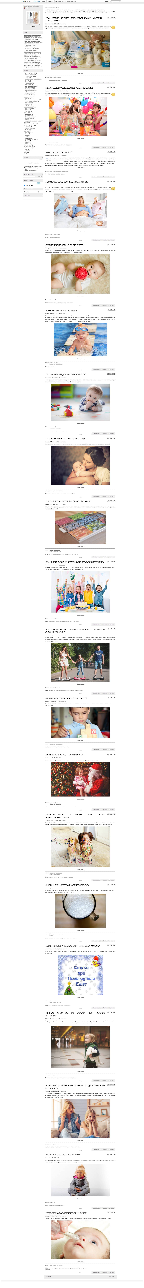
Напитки (27, 80)
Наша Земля (28, 129)
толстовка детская (59, 1205)
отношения (31, 55)
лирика (33, 52)
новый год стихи (65, 806)
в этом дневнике (29, 185)
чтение (40, 67)
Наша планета (28, 148)
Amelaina (24, 8)
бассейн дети (51, 366)
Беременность (28, 118)
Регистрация (37, 1)
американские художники (29, 35)
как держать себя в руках (54, 1146)
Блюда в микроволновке (30, 90)
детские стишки (67, 1005)
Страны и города (29, 128)
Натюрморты (28, 102)
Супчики (27, 91)
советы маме (31, 62)
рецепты (27, 60)
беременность (38, 35)
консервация (28, 50)
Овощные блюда (29, 88)
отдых (25, 55)
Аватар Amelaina (33, 18)
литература (38, 52)
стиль (31, 63)
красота (35, 50)
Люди (26, 149)
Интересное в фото (29, 125)
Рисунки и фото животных (31, 101)
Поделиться (111, 82)
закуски (26, 45)
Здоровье (26, 122)
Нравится (105, 82)
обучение (60, 554)
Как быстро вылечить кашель (54, 938)
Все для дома (27, 145)
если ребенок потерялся (53, 1077)
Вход (43, 1)
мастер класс (27, 53)
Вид (108, 1)
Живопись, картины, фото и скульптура (79, 12)
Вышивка (27, 143)
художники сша (35, 66)
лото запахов (54, 554)
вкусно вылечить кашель (66, 938)
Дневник (111, 17)
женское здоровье (32, 42)
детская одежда (52, 1205)
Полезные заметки (28, 107)
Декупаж (27, 142)
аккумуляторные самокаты (64, 690)
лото (49, 554)
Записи (25, 6)
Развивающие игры (52, 302)
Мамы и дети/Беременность (55, 77)
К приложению (39, 176)
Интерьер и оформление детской (33, 121)
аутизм (66, 746)
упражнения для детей (61, 430)
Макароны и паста (29, 93)
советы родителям (63, 1077)
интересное (27, 47)
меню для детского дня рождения (55, 144)
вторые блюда (28, 39)
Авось (58, 1)
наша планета (37, 53)
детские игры (68, 621)
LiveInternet (26, 1)
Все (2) (41, 159)
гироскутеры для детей (53, 690)
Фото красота (28, 98)
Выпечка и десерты (29, 74)
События (27, 109)
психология (36, 57)
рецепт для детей (74, 1268)
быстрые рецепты (34, 36)
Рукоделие (26, 131)
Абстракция (27, 104)
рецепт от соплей (61, 1268)
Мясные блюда (28, 83)
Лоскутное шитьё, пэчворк (31, 139)
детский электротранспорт (76, 690)
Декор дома (27, 132)
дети (31, 41)
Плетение (27, 140)
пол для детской (52, 174)
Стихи (25, 152)
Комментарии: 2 (33, 170)
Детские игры (28, 115)
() (99, 82)
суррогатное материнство (54, 237)
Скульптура (27, 105)
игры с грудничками (62, 302)
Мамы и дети (27, 112)
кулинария (28, 52)
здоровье (32, 45)
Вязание (27, 133)
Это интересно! (28, 108)
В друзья (34, 26)
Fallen (25, 169)
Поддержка (106, 1)
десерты (27, 41)
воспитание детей (63, 1146)
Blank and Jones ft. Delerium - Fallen (33, 166)
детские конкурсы (52, 621)
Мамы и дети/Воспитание (55, 426)
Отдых (26, 119)
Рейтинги (51, 1)
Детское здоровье (29, 116)
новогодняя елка (59, 1005)
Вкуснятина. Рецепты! (29, 73)
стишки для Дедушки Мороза (54, 806)
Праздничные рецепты (30, 86)
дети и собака (69, 877)
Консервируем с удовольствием (32, 79)
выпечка (35, 39)
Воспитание (28, 114)
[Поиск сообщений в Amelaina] (38, 183)
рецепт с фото (34, 58)
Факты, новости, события (30, 124)
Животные (27, 111)
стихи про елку (52, 1005)
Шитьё (26, 136)
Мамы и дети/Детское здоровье (56, 363)
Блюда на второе (29, 76)
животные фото (27, 43)
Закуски (26, 77)
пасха (36, 55)
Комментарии (36, 6)
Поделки (27, 135)
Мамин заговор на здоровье (54, 493)
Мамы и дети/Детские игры (55, 299)
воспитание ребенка (36, 37)
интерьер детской (59, 174)
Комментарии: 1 (34, 167)
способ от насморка (53, 1268)
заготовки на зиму (34, 43)
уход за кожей (35, 65)
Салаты (27, 81)
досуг (25, 42)
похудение (28, 57)
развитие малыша (67, 554)
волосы (28, 37)
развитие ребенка (52, 430)
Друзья (30, 6)
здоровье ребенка (71, 493)
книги (37, 48)
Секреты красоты (28, 94)
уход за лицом (28, 67)
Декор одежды (28, 138)
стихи (35, 63)
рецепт (26, 58)
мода (31, 53)
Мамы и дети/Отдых (54, 141)
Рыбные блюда (28, 84)
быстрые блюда (27, 36)
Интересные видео (28, 146)
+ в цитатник (63, 23)
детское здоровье (36, 41)
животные (39, 42)
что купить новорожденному (54, 80)
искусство (31, 48)
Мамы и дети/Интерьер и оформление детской (59, 171)
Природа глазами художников (32, 100)
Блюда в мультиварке (30, 87)
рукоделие (34, 60)
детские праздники (67, 144)
